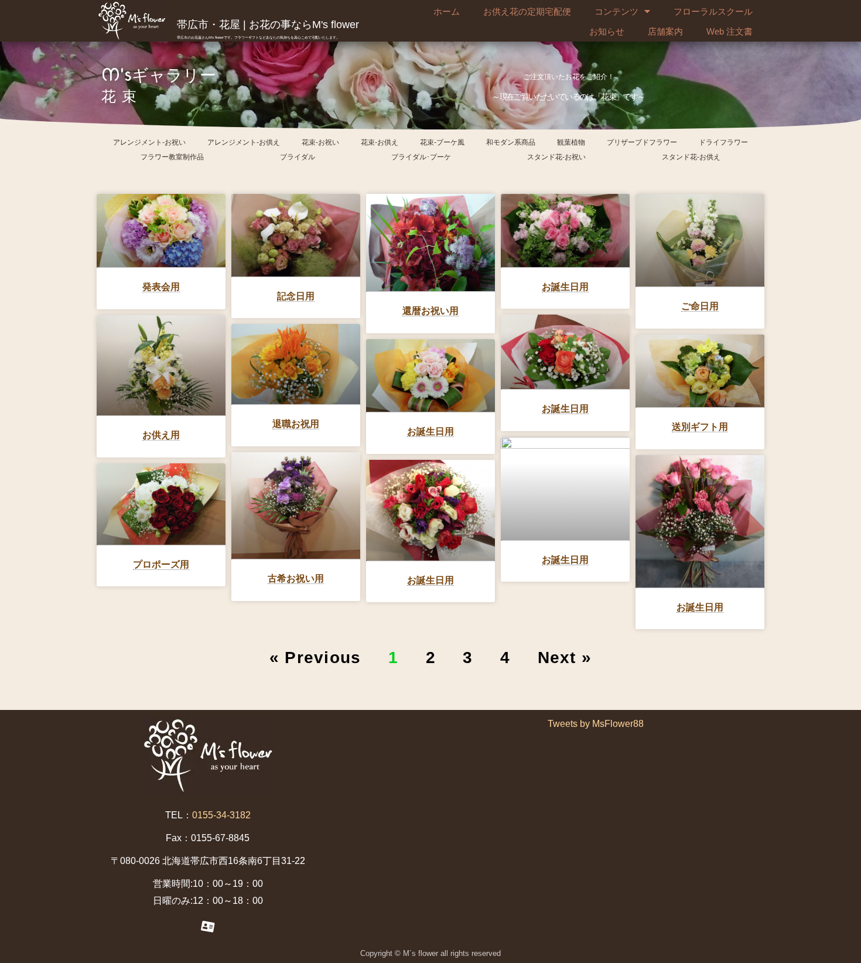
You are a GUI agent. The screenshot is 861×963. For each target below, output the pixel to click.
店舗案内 (665, 31)
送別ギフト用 (700, 427)
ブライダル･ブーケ (421, 157)
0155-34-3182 (221, 815)
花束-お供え (379, 142)
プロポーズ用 (161, 564)
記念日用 (296, 296)
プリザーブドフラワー (642, 142)
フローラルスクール (713, 11)
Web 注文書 (729, 31)
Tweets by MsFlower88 (596, 724)
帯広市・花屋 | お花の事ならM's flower (268, 24)
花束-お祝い (320, 142)
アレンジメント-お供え (243, 142)
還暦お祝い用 (430, 311)
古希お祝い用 (296, 578)
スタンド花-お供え (691, 157)
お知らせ (606, 31)
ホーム (446, 11)
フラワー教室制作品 (172, 157)
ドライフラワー (723, 142)
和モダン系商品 (510, 142)
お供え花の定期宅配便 (527, 11)
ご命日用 (700, 306)
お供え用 (161, 435)
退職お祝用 (295, 424)
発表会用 (161, 287)
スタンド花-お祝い (556, 157)
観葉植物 (571, 142)
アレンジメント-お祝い (149, 142)
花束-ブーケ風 (442, 142)
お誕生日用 (565, 287)
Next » (565, 657)
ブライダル (297, 157)
